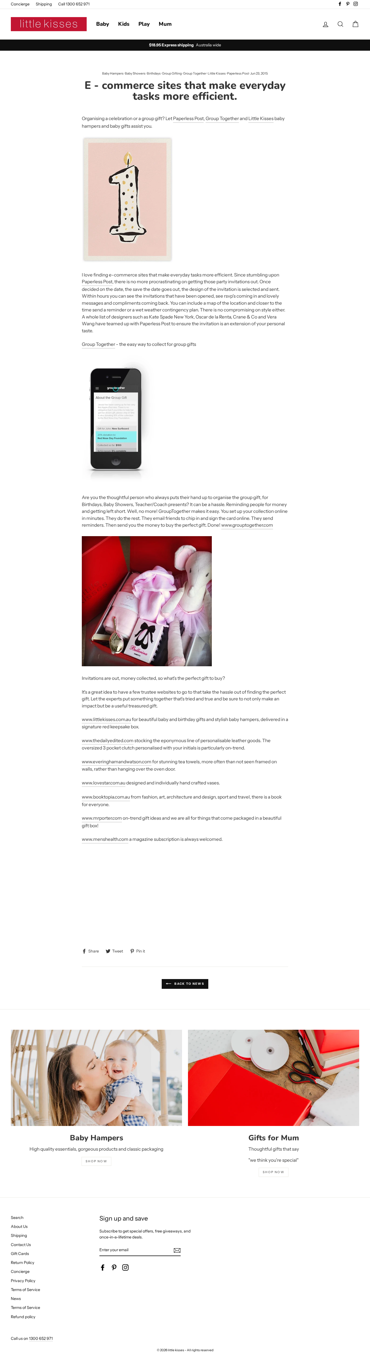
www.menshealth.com (105, 839)
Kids (123, 24)
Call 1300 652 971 (74, 4)
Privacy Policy (23, 1280)
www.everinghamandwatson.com (116, 761)
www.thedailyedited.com (108, 740)
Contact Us (21, 1244)
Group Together (194, 73)
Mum (165, 24)
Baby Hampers (113, 73)
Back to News (188, 983)
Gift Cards (20, 1253)
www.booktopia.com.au (106, 797)
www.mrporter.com (102, 818)
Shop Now (273, 1172)
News (16, 1298)
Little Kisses (217, 73)
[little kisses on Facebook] (102, 1267)
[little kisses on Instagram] (125, 1267)
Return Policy (22, 1262)
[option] (185, 45)
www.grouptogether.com (247, 525)
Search (17, 1217)
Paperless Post (238, 73)
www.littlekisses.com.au (106, 719)
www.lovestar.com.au (103, 783)
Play (144, 24)
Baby (102, 24)
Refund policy (23, 1316)
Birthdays (154, 73)
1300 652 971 (41, 1338)
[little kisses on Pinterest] (114, 1267)
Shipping (44, 4)
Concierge (20, 4)
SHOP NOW (96, 1161)
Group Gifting (172, 73)
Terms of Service (25, 1289)
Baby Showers (135, 73)
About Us (19, 1226)
